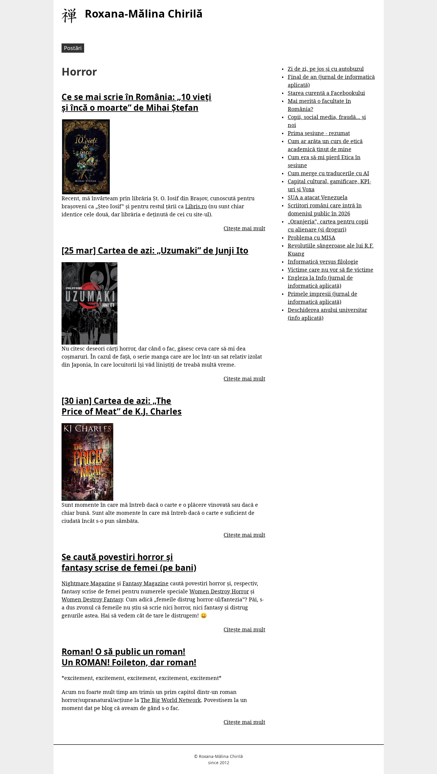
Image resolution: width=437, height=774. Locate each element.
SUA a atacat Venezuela (318, 197)
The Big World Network (171, 699)
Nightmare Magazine (88, 583)
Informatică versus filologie (323, 261)
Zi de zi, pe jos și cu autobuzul (326, 68)
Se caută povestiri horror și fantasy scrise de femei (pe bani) (129, 562)
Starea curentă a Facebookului (326, 92)
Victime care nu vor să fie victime (330, 269)
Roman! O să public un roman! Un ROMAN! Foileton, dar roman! (129, 657)
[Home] (69, 15)
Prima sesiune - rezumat (319, 133)
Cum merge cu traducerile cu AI (328, 173)
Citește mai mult (244, 228)
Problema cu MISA (311, 237)
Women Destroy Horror (219, 591)
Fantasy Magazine (145, 583)
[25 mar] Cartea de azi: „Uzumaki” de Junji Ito (155, 250)
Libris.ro (196, 206)
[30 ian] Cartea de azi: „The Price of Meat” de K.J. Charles (122, 406)
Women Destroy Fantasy (92, 599)
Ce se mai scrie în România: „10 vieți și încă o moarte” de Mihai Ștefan (136, 102)
